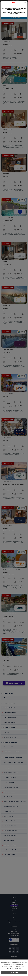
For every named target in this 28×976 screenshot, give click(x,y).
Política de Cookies (15, 968)
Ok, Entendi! (14, 972)
